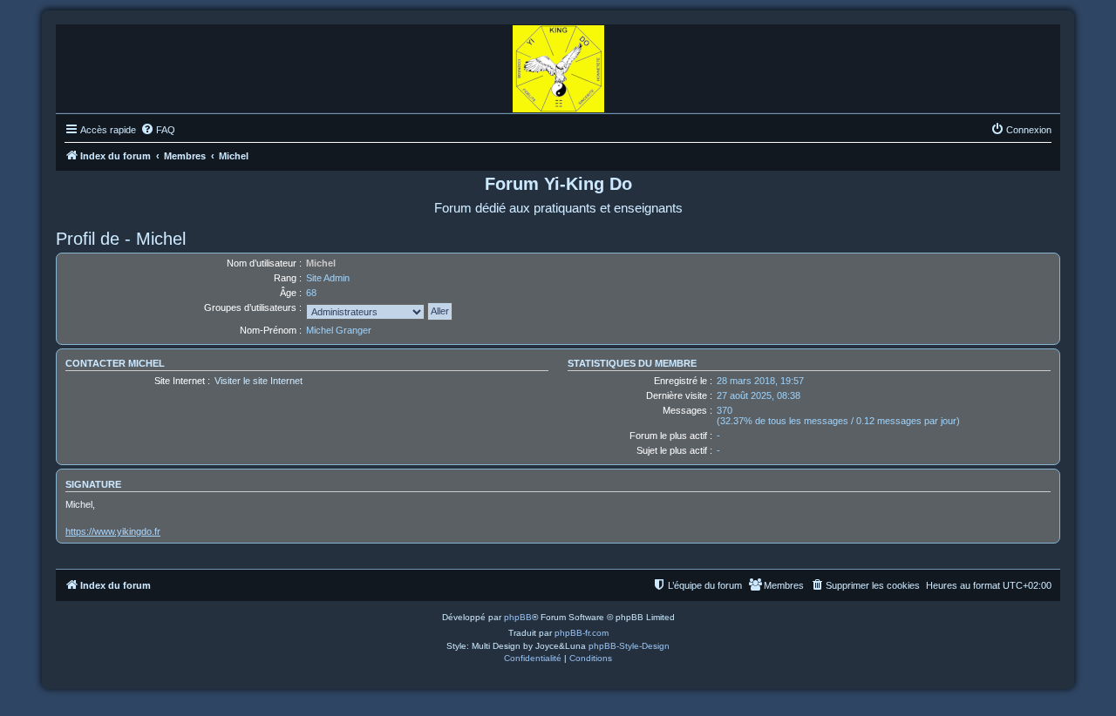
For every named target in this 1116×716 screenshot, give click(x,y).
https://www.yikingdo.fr (112, 531)
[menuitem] (157, 129)
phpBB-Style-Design (629, 646)
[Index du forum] (558, 64)
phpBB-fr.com (582, 633)
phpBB (518, 617)
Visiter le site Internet (258, 380)
